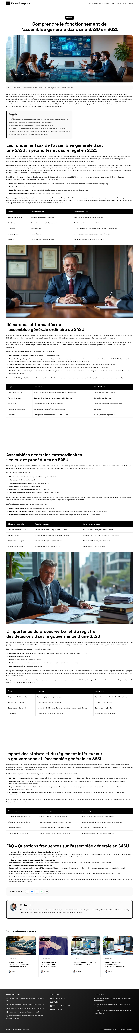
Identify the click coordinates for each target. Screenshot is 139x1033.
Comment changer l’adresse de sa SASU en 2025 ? (84, 963)
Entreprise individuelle (125, 3)
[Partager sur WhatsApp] (42, 891)
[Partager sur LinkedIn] (37, 891)
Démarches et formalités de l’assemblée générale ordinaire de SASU (31, 122)
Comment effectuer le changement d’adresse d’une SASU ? (115, 964)
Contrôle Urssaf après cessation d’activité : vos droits (26, 1008)
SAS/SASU (106, 3)
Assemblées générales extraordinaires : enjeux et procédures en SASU (31, 125)
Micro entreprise (95, 3)
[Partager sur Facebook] (32, 891)
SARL (114, 3)
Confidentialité (24, 1029)
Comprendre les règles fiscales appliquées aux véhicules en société (19, 964)
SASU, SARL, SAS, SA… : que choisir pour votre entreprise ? (50, 964)
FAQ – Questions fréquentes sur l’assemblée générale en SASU (29, 134)
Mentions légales (12, 1029)
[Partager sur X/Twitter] (27, 891)
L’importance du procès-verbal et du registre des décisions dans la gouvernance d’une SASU (38, 128)
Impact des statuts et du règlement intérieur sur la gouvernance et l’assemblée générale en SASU (40, 131)
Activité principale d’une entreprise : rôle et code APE (26, 1004)
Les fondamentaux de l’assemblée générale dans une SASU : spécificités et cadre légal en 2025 (39, 119)
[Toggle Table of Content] (12, 117)
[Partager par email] (47, 891)
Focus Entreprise (112, 1029)
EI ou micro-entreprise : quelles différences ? (23, 1012)
